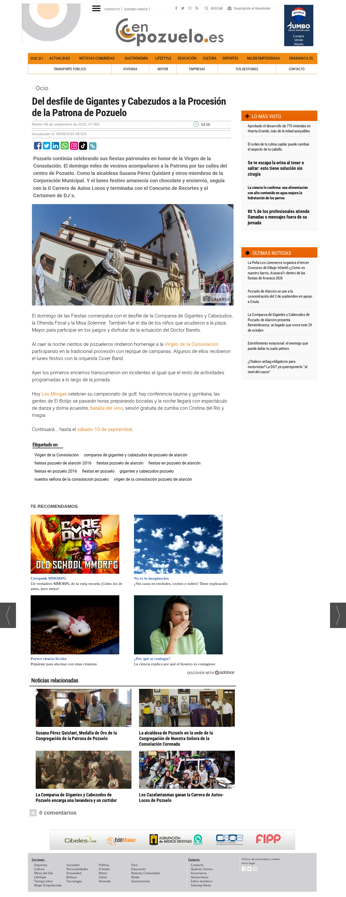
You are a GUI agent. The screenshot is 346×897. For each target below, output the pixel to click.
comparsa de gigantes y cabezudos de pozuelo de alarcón (135, 455)
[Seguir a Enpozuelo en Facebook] (176, 9)
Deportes (230, 58)
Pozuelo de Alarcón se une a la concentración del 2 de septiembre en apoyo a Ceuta (280, 296)
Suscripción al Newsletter (252, 8)
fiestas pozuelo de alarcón (120, 463)
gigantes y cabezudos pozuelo (147, 471)
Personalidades (77, 869)
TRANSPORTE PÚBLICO (69, 69)
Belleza (71, 877)
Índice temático (201, 881)
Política (104, 865)
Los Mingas (54, 394)
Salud (103, 877)
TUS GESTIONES (247, 69)
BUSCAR (216, 8)
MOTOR (163, 69)
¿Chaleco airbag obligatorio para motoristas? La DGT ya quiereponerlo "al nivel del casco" (277, 366)
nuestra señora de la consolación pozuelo (71, 479)
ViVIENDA (130, 69)
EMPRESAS (197, 69)
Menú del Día (43, 873)
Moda (135, 877)
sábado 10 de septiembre (104, 429)
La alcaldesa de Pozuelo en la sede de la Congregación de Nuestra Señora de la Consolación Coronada (176, 738)
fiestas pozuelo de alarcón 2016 (62, 463)
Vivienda (105, 881)
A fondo (104, 869)
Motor (103, 873)
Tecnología (74, 881)
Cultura (210, 58)
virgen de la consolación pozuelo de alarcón (153, 479)
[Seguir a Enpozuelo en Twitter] (182, 9)
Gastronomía (136, 58)
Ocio (42, 88)
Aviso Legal (248, 863)
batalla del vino (106, 408)
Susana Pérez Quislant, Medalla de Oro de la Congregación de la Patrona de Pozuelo (76, 735)
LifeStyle (163, 58)
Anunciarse (199, 873)
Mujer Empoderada (263, 58)
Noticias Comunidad (97, 58)
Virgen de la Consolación (192, 344)
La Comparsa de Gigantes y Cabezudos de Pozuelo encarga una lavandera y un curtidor (76, 797)
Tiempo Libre (43, 881)
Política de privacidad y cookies (261, 859)
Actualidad (59, 58)
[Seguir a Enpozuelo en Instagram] (190, 9)
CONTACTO (296, 69)
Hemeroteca (199, 877)
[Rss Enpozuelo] (197, 9)
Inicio (36, 58)
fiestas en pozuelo (98, 471)
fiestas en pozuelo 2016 (55, 471)
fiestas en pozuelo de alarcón (174, 463)
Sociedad (72, 865)
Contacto (112, 9)
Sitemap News (201, 885)
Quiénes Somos (202, 869)
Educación (187, 58)
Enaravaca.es (301, 58)
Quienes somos (136, 9)
